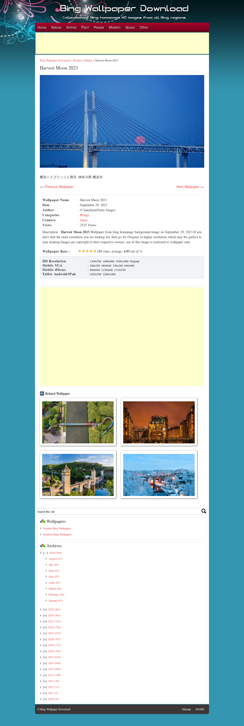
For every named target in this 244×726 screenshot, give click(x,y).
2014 (54, 675)
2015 (54, 669)
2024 (54, 615)
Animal (71, 27)
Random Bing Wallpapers (57, 534)
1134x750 (120, 270)
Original (134, 261)
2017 (54, 657)
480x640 (106, 265)
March (55, 588)
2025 (54, 609)
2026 (55, 552)
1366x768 (95, 261)
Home (41, 27)
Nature (56, 27)
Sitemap (186, 709)
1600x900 (108, 261)
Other (144, 27)
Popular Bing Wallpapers (57, 528)
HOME (200, 709)
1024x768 (95, 274)
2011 (53, 693)
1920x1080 (122, 261)
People (99, 27)
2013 (53, 681)
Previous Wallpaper (59, 186)
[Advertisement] (122, 43)
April (54, 582)
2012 (53, 687)
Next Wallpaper (188, 186)
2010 (53, 699)
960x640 (95, 270)
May (54, 576)
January (56, 600)
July (54, 564)
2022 (54, 627)
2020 (54, 639)
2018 (54, 651)
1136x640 (107, 270)
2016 (54, 663)
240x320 (95, 265)
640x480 (129, 265)
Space (130, 27)
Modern (115, 27)
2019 (54, 645)
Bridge (88, 60)
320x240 (118, 265)
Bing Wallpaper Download (55, 60)
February (56, 594)
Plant (85, 27)
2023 (54, 621)
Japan (83, 220)
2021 (54, 633)
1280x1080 (109, 274)
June (54, 570)
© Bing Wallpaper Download (53, 709)
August (55, 558)
